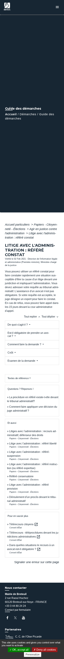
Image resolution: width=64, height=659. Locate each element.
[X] (17, 617)
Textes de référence (18, 378)
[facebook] (9, 617)
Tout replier (32, 316)
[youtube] (25, 617)
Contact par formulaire (18, 609)
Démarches (28, 114)
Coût (11, 352)
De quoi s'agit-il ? (18, 324)
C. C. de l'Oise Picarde (28, 636)
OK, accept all (20, 649)
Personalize (33, 654)
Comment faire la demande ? (25, 344)
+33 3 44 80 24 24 (15, 605)
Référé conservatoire (21, 476)
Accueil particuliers (17, 224)
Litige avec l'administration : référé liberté (33, 443)
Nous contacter (16, 587)
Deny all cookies (46, 649)
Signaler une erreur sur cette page (36, 562)
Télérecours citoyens (23, 524)
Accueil (11, 114)
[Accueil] (15, 7)
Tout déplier (50, 316)
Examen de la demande (22, 360)
